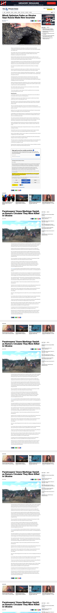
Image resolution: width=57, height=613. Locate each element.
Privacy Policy (18, 156)
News (4, 12)
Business (15, 12)
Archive (30, 12)
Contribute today (49, 9)
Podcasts (26, 12)
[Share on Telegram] (34, 21)
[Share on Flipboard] (38, 21)
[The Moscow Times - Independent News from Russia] (10, 8)
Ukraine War (8, 12)
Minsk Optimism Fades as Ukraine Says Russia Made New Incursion (19, 16)
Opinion (19, 12)
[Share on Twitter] (32, 21)
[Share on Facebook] (31, 21)
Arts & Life (22, 12)
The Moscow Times (5, 20)
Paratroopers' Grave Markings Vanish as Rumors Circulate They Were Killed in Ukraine (20, 213)
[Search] (54, 12)
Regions (12, 12)
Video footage (13, 268)
